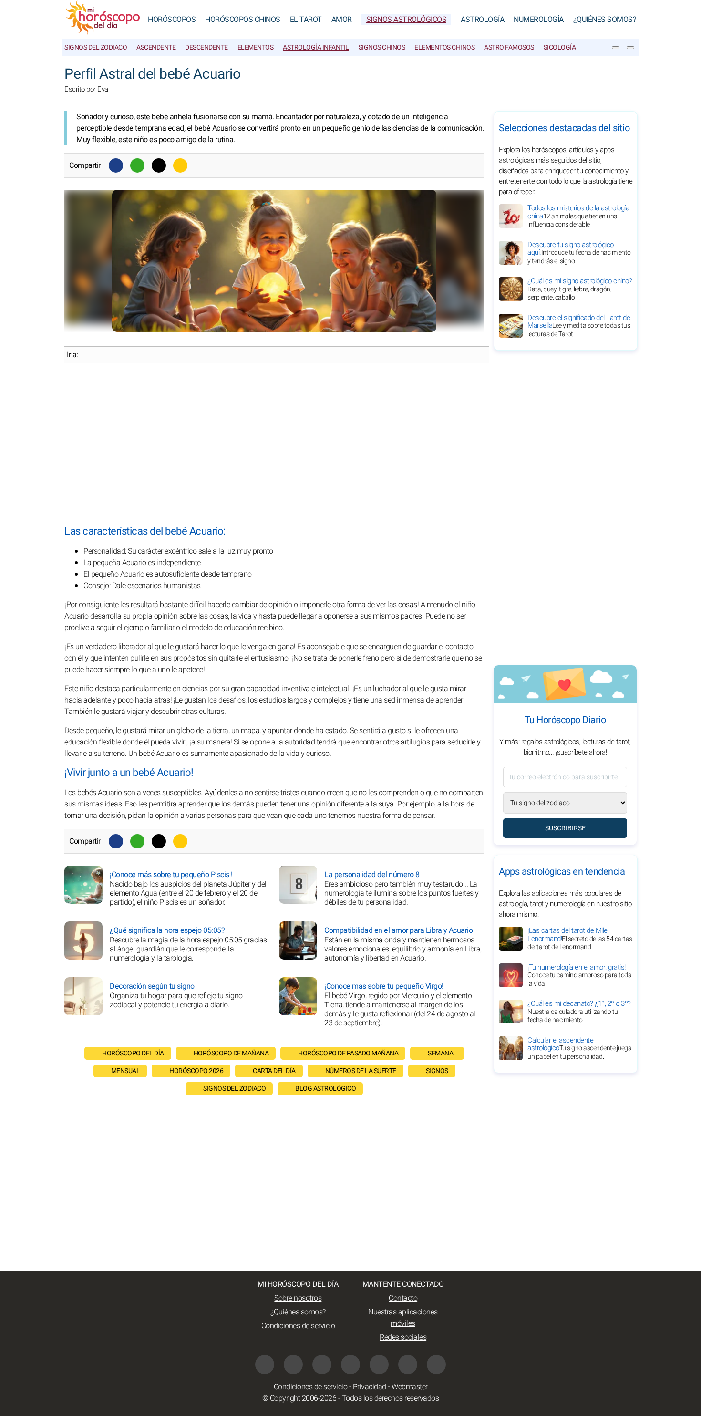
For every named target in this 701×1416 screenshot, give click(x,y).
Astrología (482, 19)
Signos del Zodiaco (95, 47)
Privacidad (369, 1387)
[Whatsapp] (137, 165)
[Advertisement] (274, 444)
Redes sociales (403, 1337)
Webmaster (410, 1387)
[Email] (180, 165)
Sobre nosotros (297, 1298)
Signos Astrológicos (406, 19)
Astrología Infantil (316, 47)
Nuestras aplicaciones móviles (403, 1317)
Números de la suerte (360, 1071)
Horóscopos (172, 19)
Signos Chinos (382, 47)
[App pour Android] (436, 1364)
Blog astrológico (325, 1089)
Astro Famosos (509, 47)
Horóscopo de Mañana (231, 1053)
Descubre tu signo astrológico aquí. (579, 252)
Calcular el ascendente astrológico (579, 1048)
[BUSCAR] (630, 47)
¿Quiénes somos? (605, 19)
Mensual (125, 1071)
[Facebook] (116, 165)
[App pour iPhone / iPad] (407, 1364)
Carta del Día (274, 1071)
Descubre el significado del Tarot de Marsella (578, 325)
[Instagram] (293, 1364)
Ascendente (155, 47)
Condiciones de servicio (298, 1326)
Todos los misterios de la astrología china (578, 216)
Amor (341, 19)
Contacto (403, 1298)
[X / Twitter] (350, 1364)
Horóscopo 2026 (196, 1071)
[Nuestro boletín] (615, 47)
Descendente (206, 47)
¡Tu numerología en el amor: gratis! (579, 975)
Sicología (560, 47)
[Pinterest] (379, 1364)
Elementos (255, 47)
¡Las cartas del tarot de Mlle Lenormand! (579, 938)
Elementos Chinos (444, 47)
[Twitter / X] (159, 165)
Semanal (442, 1053)
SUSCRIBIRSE (565, 828)
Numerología (539, 19)
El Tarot (306, 19)
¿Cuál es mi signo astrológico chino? (579, 289)
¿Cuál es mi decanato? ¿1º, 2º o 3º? (579, 1011)
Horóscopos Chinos (242, 19)
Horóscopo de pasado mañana (348, 1053)
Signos (437, 1071)
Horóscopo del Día (133, 1053)
